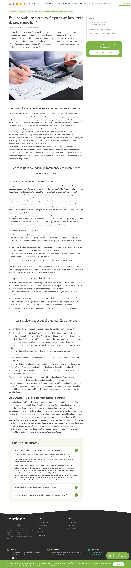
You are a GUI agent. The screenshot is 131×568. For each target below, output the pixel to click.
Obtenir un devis (106, 52)
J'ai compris (118, 564)
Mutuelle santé (34, 3)
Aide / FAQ (98, 3)
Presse (39, 529)
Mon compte (72, 529)
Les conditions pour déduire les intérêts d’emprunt (102, 34)
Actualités (40, 532)
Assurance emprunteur (63, 3)
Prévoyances (47, 3)
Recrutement (41, 535)
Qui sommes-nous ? (43, 522)
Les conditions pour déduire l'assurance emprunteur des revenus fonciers (102, 29)
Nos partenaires (42, 525)
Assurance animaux (81, 3)
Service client (111, 3)
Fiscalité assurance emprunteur (35, 11)
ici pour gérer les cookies (47, 565)
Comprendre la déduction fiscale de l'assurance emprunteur (101, 23)
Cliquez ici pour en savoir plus (27, 565)
